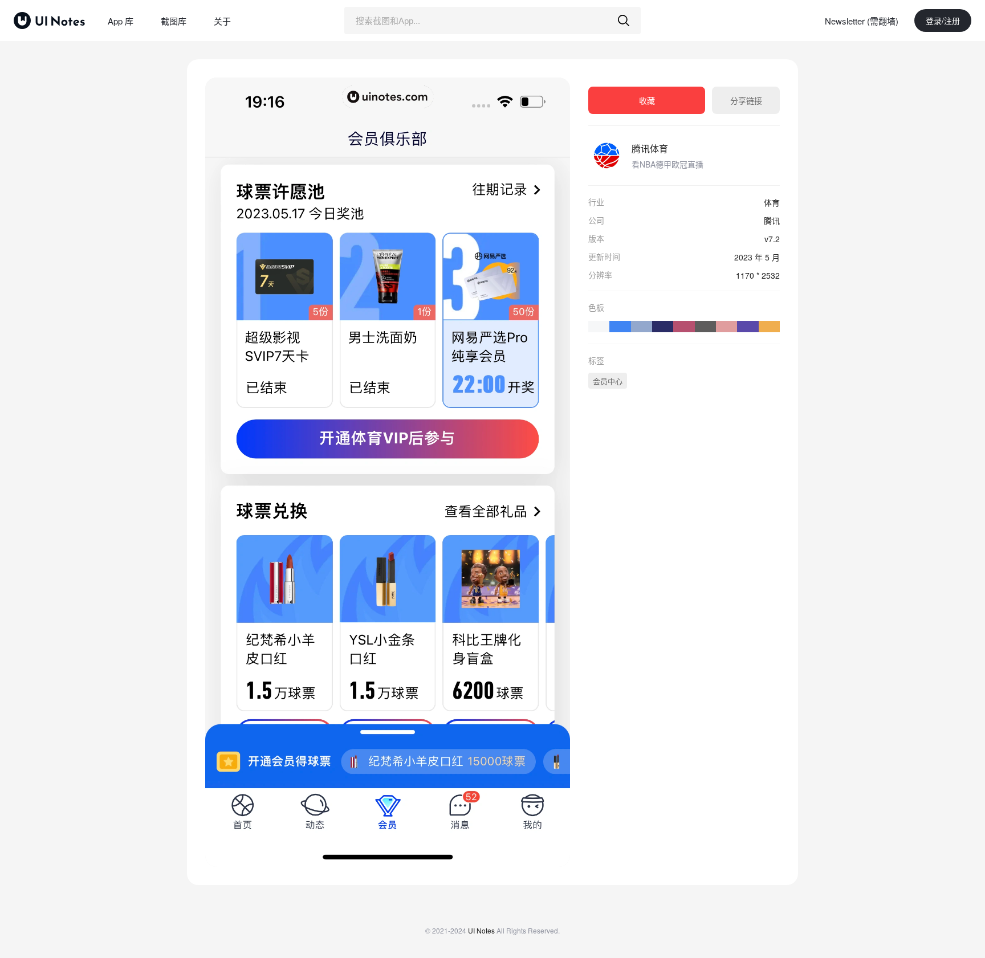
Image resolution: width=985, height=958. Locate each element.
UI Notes (481, 930)
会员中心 (607, 381)
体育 (772, 202)
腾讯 (772, 220)
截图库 (173, 21)
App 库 (120, 21)
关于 (222, 21)
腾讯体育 (650, 148)
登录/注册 (943, 20)
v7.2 (772, 238)
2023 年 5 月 (757, 257)
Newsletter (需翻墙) (861, 21)
